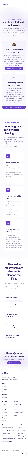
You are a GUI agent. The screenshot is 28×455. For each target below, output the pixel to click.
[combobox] (23, 453)
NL (23, 453)
